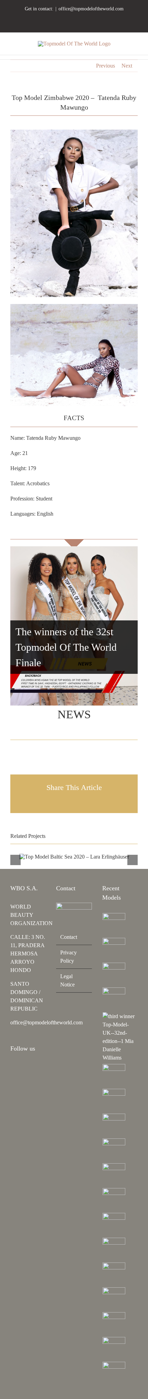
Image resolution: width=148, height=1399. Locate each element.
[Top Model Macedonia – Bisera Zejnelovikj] (114, 1125)
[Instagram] (12, 1067)
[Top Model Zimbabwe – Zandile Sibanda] (114, 1249)
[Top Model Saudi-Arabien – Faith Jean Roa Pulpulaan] (114, 1100)
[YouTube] (31, 1067)
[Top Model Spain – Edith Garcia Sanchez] (114, 1323)
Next (126, 66)
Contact (68, 937)
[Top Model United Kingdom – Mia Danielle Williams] (120, 1037)
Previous (105, 66)
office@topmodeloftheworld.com (91, 8)
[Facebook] (22, 1067)
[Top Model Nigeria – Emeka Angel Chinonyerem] (114, 998)
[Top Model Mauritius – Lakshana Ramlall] (114, 1149)
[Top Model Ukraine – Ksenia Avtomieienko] (114, 924)
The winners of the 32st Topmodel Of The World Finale (66, 647)
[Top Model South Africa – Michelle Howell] (114, 1373)
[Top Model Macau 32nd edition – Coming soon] (114, 1199)
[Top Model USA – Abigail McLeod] (114, 1273)
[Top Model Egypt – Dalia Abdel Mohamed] (114, 1174)
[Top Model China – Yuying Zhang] (114, 949)
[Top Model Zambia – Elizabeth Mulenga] (114, 1224)
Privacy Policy (68, 957)
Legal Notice (67, 980)
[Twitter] (40, 1067)
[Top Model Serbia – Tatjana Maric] (114, 1075)
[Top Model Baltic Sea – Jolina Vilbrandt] (114, 974)
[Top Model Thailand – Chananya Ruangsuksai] (114, 1298)
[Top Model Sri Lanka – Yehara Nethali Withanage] (114, 1348)
